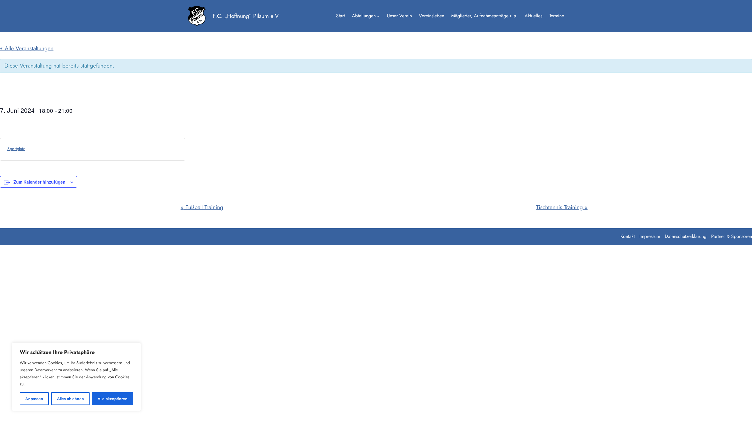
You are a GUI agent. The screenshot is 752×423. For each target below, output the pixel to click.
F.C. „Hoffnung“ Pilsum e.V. (246, 16)
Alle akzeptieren (112, 399)
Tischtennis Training (562, 207)
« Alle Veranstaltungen (26, 48)
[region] (76, 377)
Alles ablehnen (70, 399)
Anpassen (34, 399)
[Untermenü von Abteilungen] (378, 16)
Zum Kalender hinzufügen (40, 182)
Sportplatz (16, 149)
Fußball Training (202, 207)
